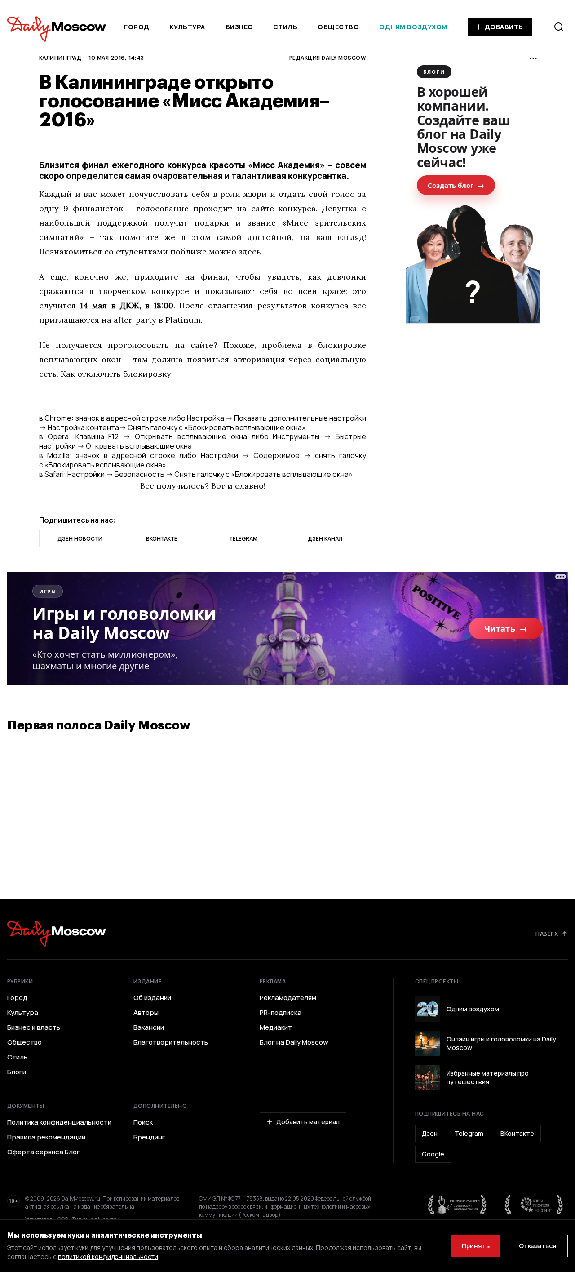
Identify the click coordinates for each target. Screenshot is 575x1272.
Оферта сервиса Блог (43, 1151)
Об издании (152, 997)
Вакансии (148, 1027)
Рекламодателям (288, 997)
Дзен (430, 1133)
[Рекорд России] (534, 1204)
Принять (476, 1245)
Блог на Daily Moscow (294, 1042)
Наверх (546, 933)
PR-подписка (280, 1012)
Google (433, 1154)
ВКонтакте (517, 1133)
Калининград (60, 57)
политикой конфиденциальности (108, 1256)
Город (137, 26)
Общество (338, 26)
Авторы (146, 1012)
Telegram (469, 1133)
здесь (250, 251)
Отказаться (538, 1245)
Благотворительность (170, 1042)
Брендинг (149, 1137)
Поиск (143, 1122)
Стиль (285, 26)
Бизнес (239, 26)
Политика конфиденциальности (59, 1122)
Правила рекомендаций (46, 1137)
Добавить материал (308, 1121)
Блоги (16, 1071)
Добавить (504, 26)
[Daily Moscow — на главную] (56, 933)
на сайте (255, 208)
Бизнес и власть (33, 1027)
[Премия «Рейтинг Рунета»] (457, 1204)
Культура (187, 26)
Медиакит (276, 1027)
